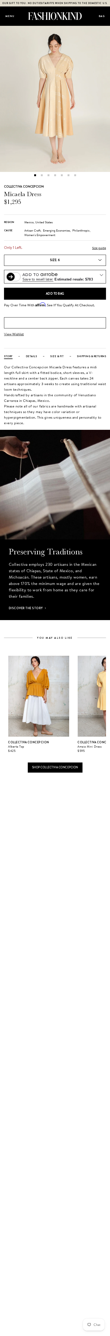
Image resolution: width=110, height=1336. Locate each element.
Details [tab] (31, 356)
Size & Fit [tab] (57, 356)
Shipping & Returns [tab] (91, 356)
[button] (35, 175)
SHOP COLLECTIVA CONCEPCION (55, 767)
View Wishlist (14, 334)
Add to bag (55, 293)
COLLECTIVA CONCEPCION (24, 186)
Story (8, 356)
